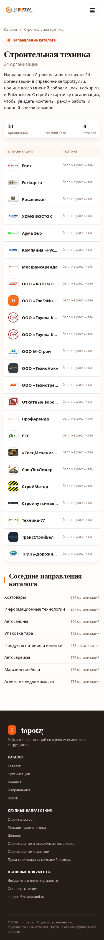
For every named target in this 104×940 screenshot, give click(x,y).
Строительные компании (28, 851)
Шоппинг (15, 835)
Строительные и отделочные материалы (41, 843)
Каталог (11, 29)
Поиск (13, 798)
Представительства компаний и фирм (39, 859)
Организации (19, 774)
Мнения (14, 782)
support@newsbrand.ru (26, 896)
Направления (19, 790)
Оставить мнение (22, 888)
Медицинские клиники (27, 827)
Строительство (20, 819)
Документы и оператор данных (33, 880)
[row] (52, 165)
